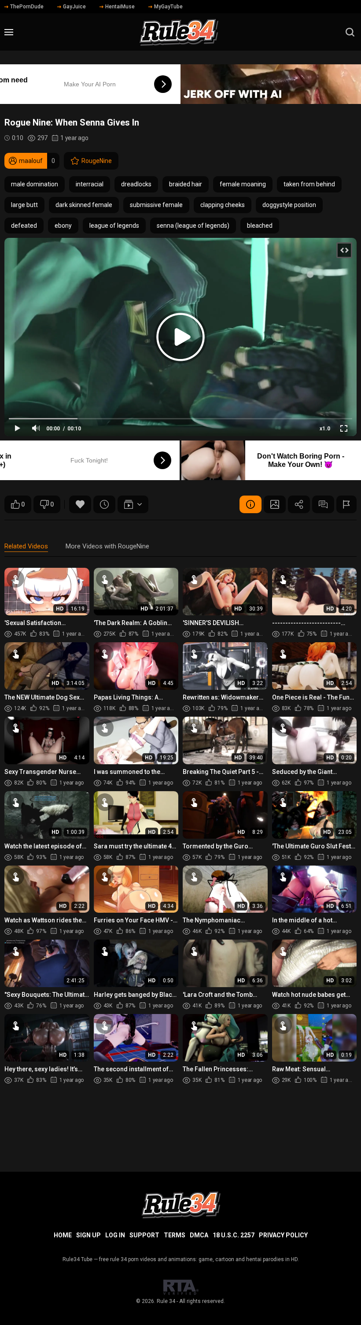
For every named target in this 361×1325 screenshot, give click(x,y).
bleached (260, 225)
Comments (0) (323, 504)
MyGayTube (168, 7)
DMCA (199, 1235)
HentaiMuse (120, 7)
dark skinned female (83, 204)
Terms (174, 1235)
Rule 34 (166, 1301)
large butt (24, 204)
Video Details (250, 504)
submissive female (156, 204)
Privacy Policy (283, 1235)
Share (299, 504)
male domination (34, 184)
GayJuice (74, 7)
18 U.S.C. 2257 (233, 1235)
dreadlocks (136, 184)
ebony (63, 225)
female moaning (243, 184)
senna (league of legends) (193, 225)
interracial (89, 184)
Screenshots (275, 504)
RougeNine (96, 160)
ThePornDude (27, 7)
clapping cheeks (222, 204)
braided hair (185, 184)
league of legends (114, 225)
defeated (24, 225)
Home (63, 1235)
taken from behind (309, 184)
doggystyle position (289, 204)
